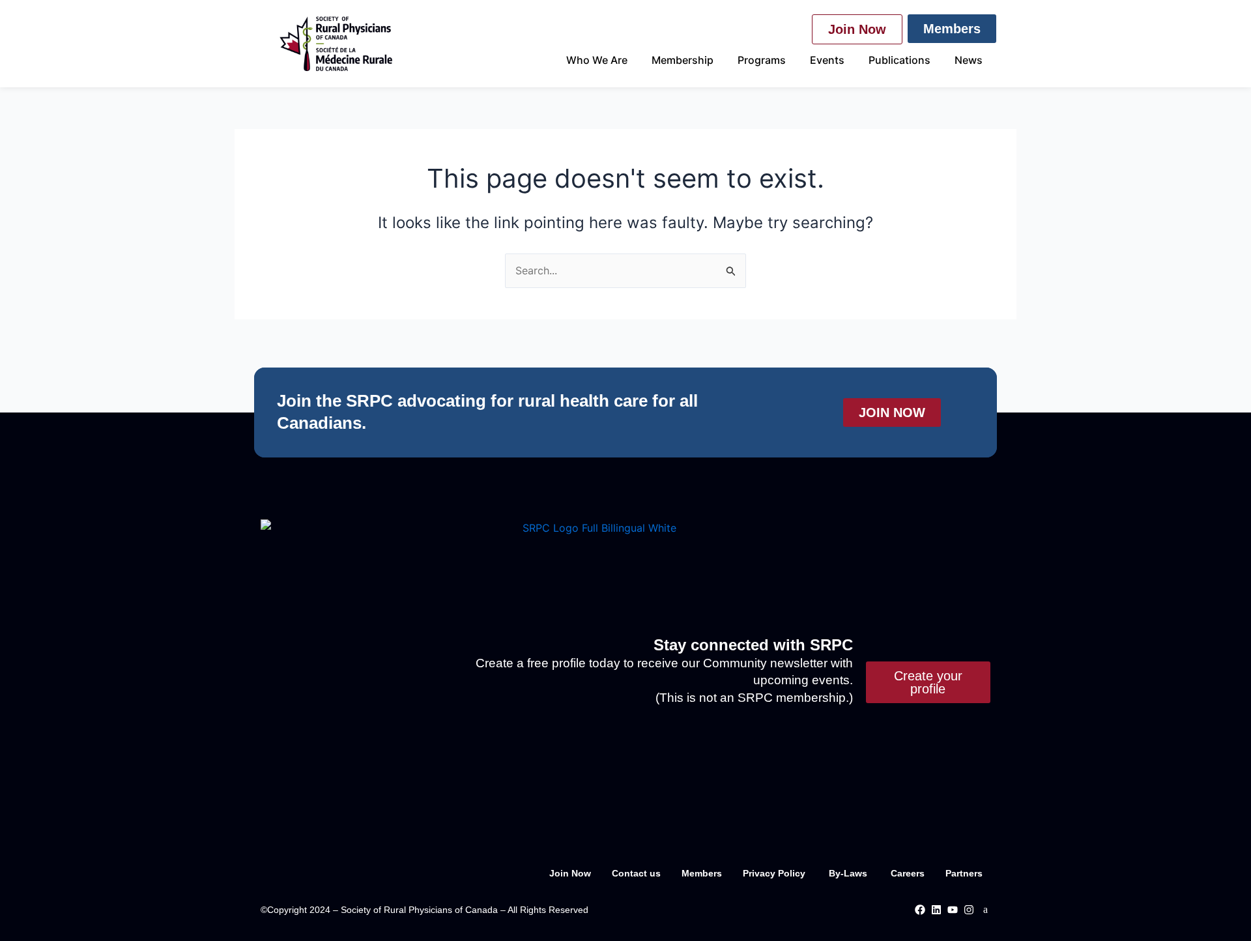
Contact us (636, 873)
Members (702, 873)
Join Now (570, 873)
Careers (908, 873)
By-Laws (849, 873)
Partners (964, 873)
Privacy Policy (775, 873)
